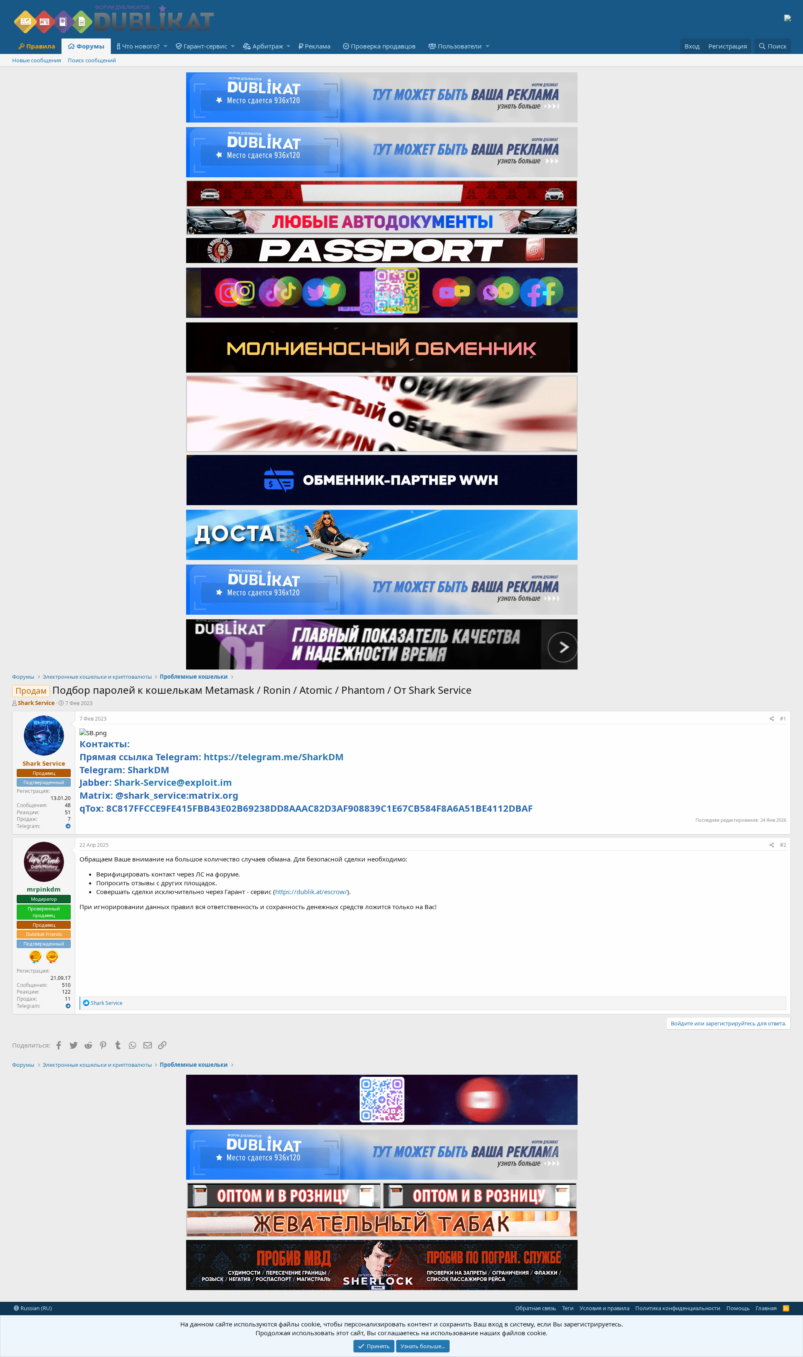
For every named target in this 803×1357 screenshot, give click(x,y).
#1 (783, 718)
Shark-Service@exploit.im (173, 782)
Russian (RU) (35, 1308)
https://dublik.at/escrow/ (311, 891)
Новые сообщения (36, 60)
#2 (783, 844)
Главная (766, 1308)
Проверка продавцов (383, 46)
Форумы (91, 46)
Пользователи (460, 46)
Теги (567, 1308)
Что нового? (141, 46)
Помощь (738, 1308)
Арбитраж (268, 46)
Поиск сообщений (92, 60)
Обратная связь (535, 1308)
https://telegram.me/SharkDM (274, 756)
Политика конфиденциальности (677, 1308)
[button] (165, 46)
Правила (40, 46)
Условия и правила (604, 1308)
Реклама (317, 46)
